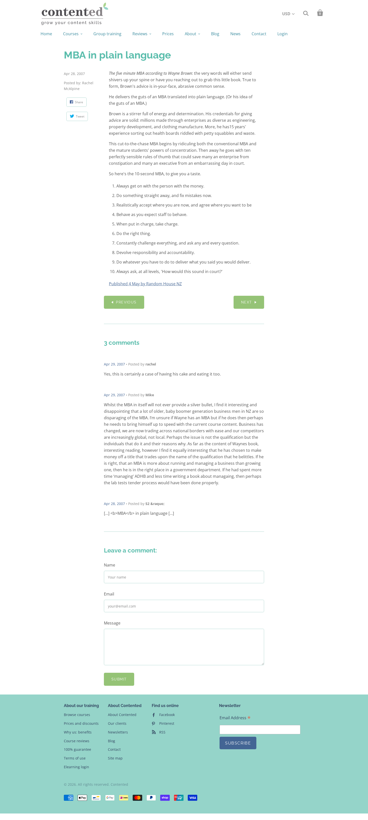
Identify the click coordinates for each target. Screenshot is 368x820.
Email (109, 594)
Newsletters (118, 732)
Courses (71, 33)
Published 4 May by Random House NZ (145, 283)
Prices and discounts (81, 723)
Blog (215, 33)
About (190, 33)
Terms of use (75, 758)
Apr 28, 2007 (114, 503)
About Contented (122, 714)
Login (282, 33)
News (235, 33)
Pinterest (166, 723)
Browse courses (77, 714)
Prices (168, 33)
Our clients (117, 723)
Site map (115, 758)
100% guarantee (77, 749)
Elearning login (76, 766)
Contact (259, 33)
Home (46, 33)
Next (246, 302)
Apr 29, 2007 (114, 364)
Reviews (139, 33)
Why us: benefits (78, 732)
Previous (126, 302)
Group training (107, 33)
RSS (162, 732)
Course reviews (76, 740)
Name (109, 565)
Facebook (167, 714)
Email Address (235, 718)
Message (112, 623)
